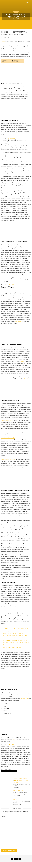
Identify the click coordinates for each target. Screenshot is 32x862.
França (16, 780)
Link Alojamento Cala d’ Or (8, 437)
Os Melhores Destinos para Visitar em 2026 (21, 785)
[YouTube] (15, 859)
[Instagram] (17, 859)
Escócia (20, 778)
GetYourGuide (11, 138)
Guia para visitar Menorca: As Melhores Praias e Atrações (20, 793)
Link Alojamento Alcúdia (7, 420)
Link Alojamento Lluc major (8, 459)
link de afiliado (18, 321)
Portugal (26, 780)
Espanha (16, 11)
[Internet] (20, 859)
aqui (14, 739)
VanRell (22, 361)
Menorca (20, 790)
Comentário (4, 816)
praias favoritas (25, 698)
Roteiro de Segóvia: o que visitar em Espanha (21, 802)
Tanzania (16, 782)
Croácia (15, 778)
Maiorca (3, 41)
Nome (2, 831)
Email (2, 837)
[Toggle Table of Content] (21, 61)
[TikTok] (12, 859)
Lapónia (20, 780)
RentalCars (27, 379)
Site (2, 843)
